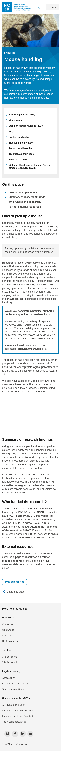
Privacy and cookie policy (15, 683)
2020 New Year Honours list (34, 537)
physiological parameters (39, 367)
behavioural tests (15, 298)
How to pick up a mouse (23, 192)
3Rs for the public (11, 662)
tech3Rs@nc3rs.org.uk (31, 348)
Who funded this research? (25, 201)
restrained (27, 457)
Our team (6, 635)
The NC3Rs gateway (12, 722)
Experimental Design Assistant (17, 716)
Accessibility (8, 678)
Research (8, 262)
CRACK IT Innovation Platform (17, 710)
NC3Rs (41, 512)
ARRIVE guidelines (12, 705)
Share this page (16, 591)
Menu (54, 7)
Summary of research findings (27, 197)
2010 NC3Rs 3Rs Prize (15, 515)
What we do (8, 630)
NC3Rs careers (10, 641)
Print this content (14, 582)
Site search (38, 7)
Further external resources (25, 206)
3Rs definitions (9, 657)
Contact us (7, 624)
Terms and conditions (13, 689)
